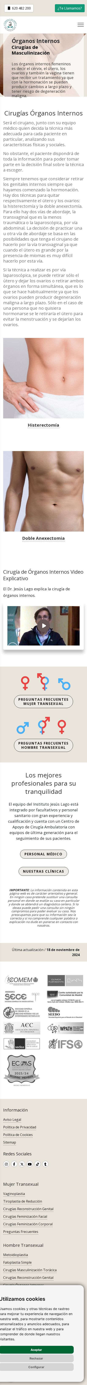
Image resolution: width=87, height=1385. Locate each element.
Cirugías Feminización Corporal (28, 1224)
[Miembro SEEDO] (65, 1012)
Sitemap (9, 1142)
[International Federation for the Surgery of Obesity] (65, 1044)
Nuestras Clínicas (43, 871)
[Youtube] (30, 1164)
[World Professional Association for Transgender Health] (65, 1028)
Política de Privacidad (19, 1127)
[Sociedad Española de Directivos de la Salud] (21, 1044)
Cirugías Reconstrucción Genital (28, 1209)
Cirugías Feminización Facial (25, 1216)
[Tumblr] (45, 1164)
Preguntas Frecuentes (20, 1231)
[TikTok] (37, 1164)
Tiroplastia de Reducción (22, 1201)
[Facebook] (14, 1164)
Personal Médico (43, 854)
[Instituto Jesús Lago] (13, 25)
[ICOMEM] (21, 980)
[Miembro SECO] (21, 1012)
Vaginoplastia (14, 1193)
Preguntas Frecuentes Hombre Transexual (43, 745)
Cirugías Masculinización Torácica (30, 1270)
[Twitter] (22, 1164)
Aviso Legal (12, 1119)
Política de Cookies (18, 1134)
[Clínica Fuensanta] (65, 980)
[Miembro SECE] (21, 996)
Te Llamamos (70, 8)
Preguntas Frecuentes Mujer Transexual (43, 701)
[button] (70, 8)
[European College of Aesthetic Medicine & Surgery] (21, 1070)
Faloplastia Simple (17, 1262)
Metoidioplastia (15, 1254)
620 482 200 (21, 8)
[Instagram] (6, 1164)
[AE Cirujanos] (21, 1028)
